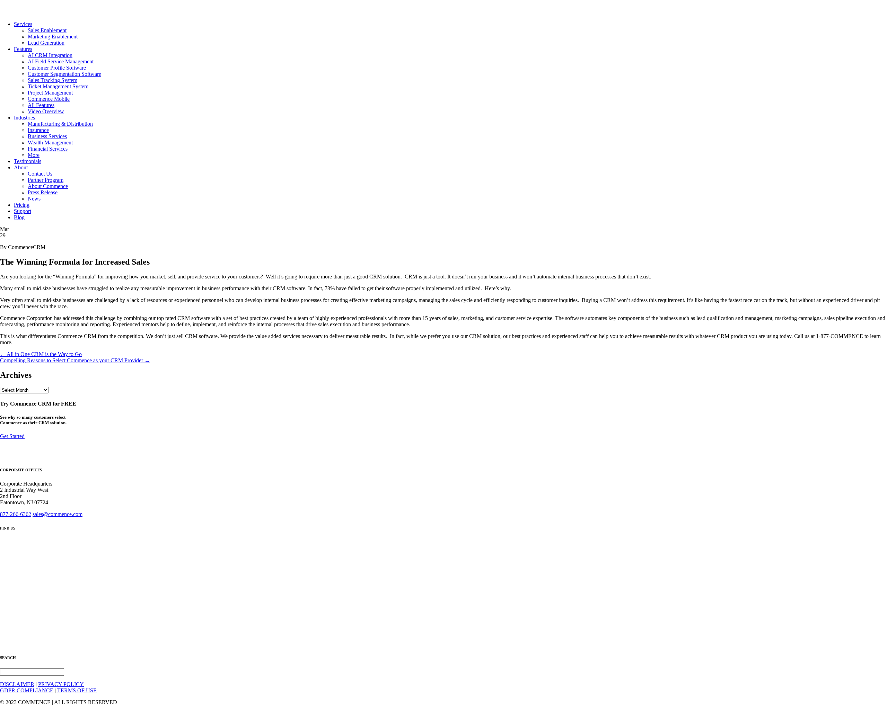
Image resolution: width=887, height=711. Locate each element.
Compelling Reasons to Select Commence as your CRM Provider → (75, 360)
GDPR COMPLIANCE (26, 690)
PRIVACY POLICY (61, 684)
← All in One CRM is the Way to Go (41, 354)
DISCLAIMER (17, 684)
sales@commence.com (57, 514)
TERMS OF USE (77, 690)
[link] (23, 24)
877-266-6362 (15, 514)
